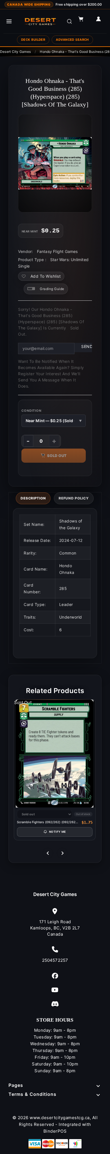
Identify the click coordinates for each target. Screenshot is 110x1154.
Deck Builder (33, 40)
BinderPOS (55, 1131)
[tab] (33, 498)
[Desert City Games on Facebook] (55, 975)
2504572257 (55, 960)
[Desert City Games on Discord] (55, 1003)
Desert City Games (55, 894)
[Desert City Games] (40, 21)
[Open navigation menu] (9, 21)
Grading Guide (52, 289)
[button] (83, 21)
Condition (31, 411)
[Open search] (69, 21)
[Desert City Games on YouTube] (55, 989)
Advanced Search (72, 40)
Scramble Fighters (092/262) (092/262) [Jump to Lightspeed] (47, 822)
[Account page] (101, 21)
